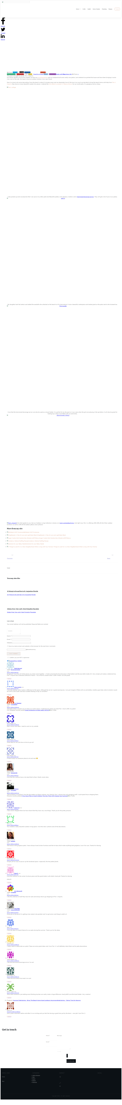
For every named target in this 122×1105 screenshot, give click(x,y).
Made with (64, 74)
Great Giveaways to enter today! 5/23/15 (37, 710)
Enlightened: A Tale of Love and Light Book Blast (51, 535)
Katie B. (16, 873)
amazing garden (43, 77)
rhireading (13, 790)
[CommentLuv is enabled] (15, 661)
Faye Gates (17, 908)
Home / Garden (56, 60)
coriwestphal (14, 704)
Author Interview (36, 1075)
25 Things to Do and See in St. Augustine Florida (22, 591)
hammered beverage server (85, 197)
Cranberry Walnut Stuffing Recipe (38, 541)
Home (3, 1076)
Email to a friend (38, 74)
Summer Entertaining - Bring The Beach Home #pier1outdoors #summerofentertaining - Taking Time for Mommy (47, 1000)
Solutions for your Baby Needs (35, 544)
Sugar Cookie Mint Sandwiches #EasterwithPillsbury (55, 538)
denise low (16, 807)
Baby (33, 1077)
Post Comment (13, 653)
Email (9, 639)
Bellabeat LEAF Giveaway (31, 532)
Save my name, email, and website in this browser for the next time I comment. (32, 646)
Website (9, 643)
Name (9, 636)
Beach (33, 1078)
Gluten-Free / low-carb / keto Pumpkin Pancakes (23, 609)
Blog (3, 1081)
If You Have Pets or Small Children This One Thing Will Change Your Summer (45, 796)
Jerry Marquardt (18, 891)
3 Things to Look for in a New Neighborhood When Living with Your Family (75, 547)
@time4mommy (31, 649)
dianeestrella (14, 773)
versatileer (13, 892)
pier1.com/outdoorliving (67, 523)
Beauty (34, 1080)
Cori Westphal (17, 703)
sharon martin (17, 687)
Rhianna (16, 789)
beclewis (13, 841)
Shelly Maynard (18, 668)
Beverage (34, 1082)
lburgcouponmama (15, 669)
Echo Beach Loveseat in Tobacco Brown (60, 84)
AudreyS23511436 (15, 910)
